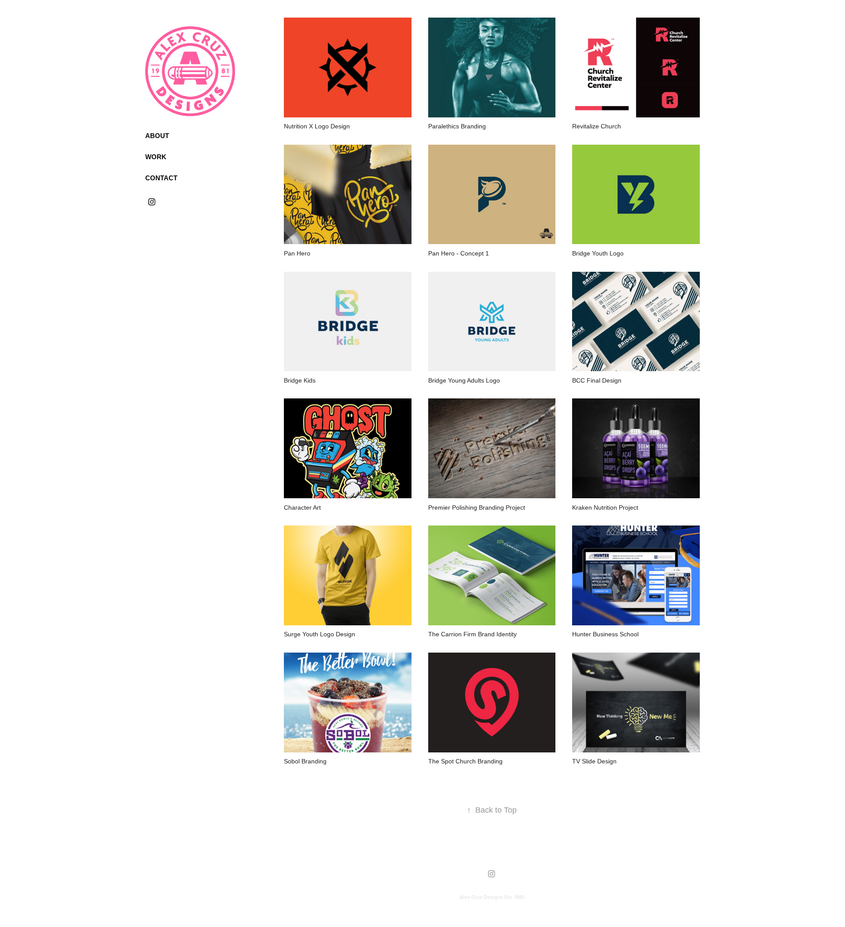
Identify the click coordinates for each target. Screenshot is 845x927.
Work (155, 157)
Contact (161, 178)
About (157, 135)
